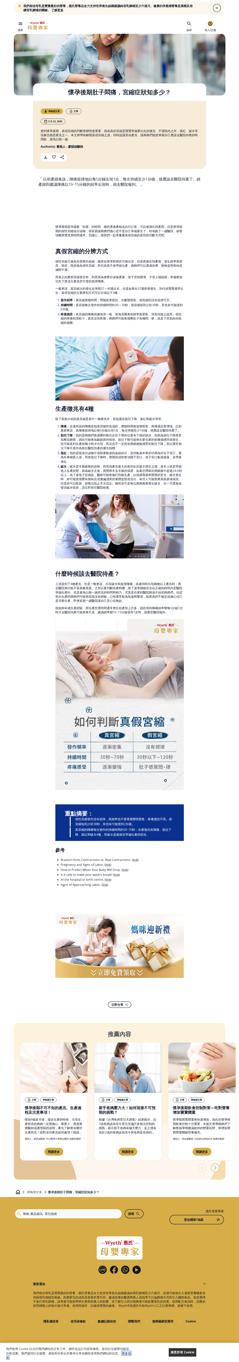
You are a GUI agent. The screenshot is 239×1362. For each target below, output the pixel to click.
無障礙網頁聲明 (162, 1321)
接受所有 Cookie (182, 1352)
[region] (119, 1352)
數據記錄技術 (107, 1321)
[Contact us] (125, 1270)
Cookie (191, 1321)
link (135, 860)
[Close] (217, 8)
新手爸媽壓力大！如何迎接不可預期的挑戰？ (127, 1110)
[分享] (62, 157)
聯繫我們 (134, 1321)
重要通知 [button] (39, 1284)
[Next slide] (215, 1168)
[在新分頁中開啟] (119, 945)
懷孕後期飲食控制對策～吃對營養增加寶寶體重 (201, 1110)
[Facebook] (114, 1270)
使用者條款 (78, 1321)
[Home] (37, 25)
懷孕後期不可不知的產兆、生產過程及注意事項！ (53, 1110)
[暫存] (53, 157)
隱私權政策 (51, 1321)
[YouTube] (136, 1270)
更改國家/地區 (193, 1220)
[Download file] (45, 157)
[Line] (102, 1270)
